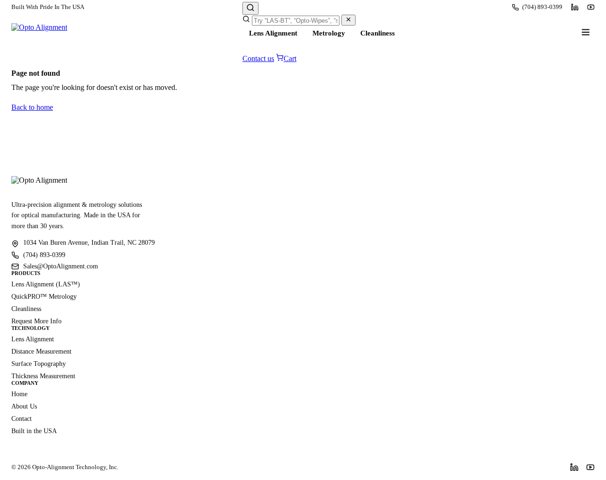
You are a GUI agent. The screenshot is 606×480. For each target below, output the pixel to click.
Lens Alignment (273, 33)
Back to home (32, 107)
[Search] (250, 8)
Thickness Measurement (43, 376)
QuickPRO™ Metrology (44, 296)
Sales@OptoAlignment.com (60, 266)
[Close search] (348, 20)
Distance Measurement (41, 351)
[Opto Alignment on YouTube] (591, 7)
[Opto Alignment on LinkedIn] (575, 7)
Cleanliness (377, 33)
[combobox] (295, 21)
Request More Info (36, 321)
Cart (290, 58)
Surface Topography (38, 363)
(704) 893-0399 (542, 6)
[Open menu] (586, 32)
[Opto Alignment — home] (39, 32)
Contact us (258, 58)
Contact (21, 418)
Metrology (328, 33)
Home (19, 394)
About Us (24, 406)
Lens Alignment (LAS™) (45, 284)
